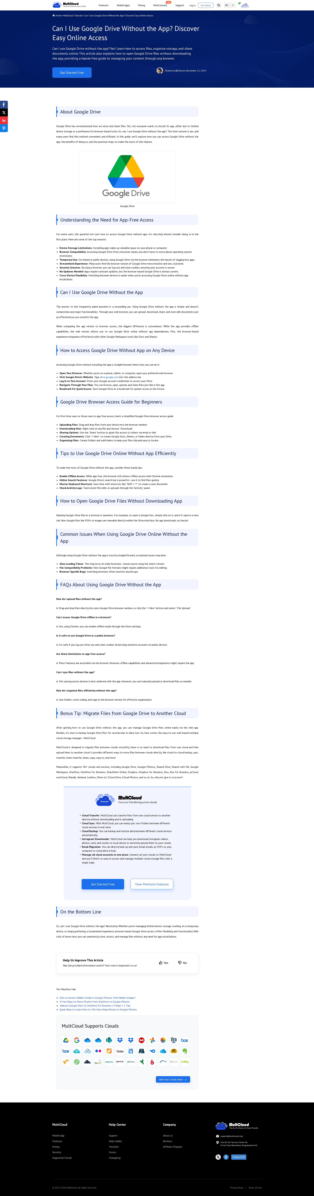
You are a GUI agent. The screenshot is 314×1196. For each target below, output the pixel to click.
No (185, 963)
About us (168, 1135)
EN (226, 5)
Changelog (115, 1157)
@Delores (180, 70)
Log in (192, 5)
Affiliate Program (172, 1146)
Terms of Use (255, 1187)
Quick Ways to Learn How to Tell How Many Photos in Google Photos (98, 1009)
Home (58, 15)
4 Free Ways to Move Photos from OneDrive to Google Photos (95, 1001)
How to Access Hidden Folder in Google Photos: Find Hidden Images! (97, 997)
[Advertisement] (236, 121)
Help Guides (115, 1141)
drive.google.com (109, 377)
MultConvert (160, 5)
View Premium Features (152, 884)
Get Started (206, 5)
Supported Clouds (62, 1157)
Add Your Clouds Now (171, 1079)
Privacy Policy (236, 1187)
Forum (112, 1152)
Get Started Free (72, 72)
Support (179, 5)
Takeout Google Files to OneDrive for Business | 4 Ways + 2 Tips (95, 1005)
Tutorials (114, 1146)
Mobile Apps (123, 5)
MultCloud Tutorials (72, 15)
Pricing (141, 5)
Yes (166, 963)
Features (103, 5)
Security (56, 1152)
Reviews (167, 1141)
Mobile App (58, 1135)
